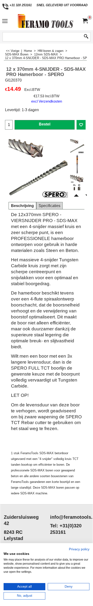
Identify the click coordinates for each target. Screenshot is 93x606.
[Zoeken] (86, 36)
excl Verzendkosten (46, 101)
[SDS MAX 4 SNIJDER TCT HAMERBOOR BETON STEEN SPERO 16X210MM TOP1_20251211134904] (77, 179)
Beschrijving (22, 206)
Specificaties (49, 206)
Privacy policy (79, 549)
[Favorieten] (81, 124)
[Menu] (5, 21)
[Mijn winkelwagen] (84, 21)
